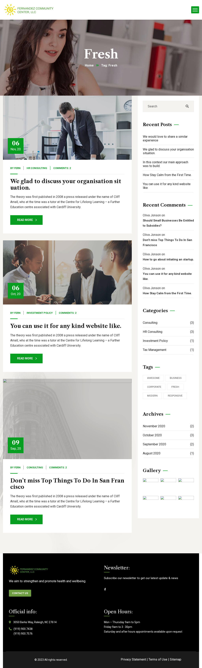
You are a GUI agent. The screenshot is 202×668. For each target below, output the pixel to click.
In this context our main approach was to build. (165, 164)
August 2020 (168, 453)
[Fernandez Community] (29, 10)
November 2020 (168, 426)
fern (17, 168)
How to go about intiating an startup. (168, 259)
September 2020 (168, 444)
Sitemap (175, 659)
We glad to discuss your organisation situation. (65, 184)
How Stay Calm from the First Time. (167, 175)
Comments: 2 (62, 168)
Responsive (175, 395)
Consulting (35, 467)
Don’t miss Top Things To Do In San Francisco (67, 483)
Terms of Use (158, 659)
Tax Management (168, 350)
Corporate (154, 386)
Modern (152, 395)
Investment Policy (40, 312)
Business (176, 377)
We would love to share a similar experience (165, 138)
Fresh (175, 386)
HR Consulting (37, 168)
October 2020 (168, 435)
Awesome (153, 377)
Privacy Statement (133, 659)
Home (89, 65)
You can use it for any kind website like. (65, 326)
